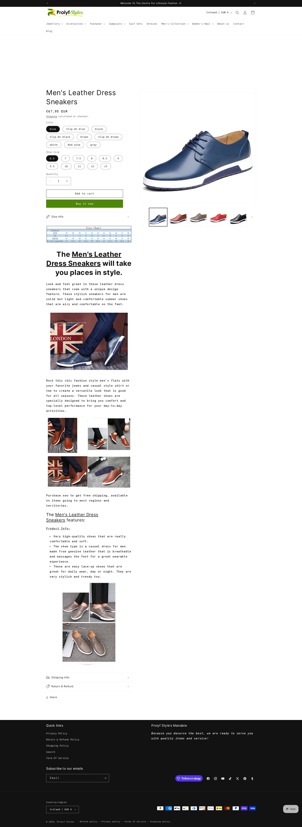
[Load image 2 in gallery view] (178, 217)
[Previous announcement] (47, 3)
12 (92, 166)
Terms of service (135, 822)
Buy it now (84, 203)
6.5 (52, 158)
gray (93, 144)
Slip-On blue (75, 129)
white (54, 144)
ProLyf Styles (65, 822)
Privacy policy (111, 822)
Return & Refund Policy (62, 739)
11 (79, 166)
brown (84, 137)
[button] (54, 23)
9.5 (52, 166)
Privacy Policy (56, 733)
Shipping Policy (57, 745)
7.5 (78, 158)
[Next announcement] (254, 3)
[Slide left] (144, 217)
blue (53, 129)
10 (66, 166)
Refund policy (88, 822)
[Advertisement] (151, 61)
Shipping (51, 116)
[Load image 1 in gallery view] (158, 217)
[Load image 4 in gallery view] (218, 217)
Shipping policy (160, 822)
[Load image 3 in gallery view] (198, 217)
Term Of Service (57, 758)
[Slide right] (252, 217)
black (99, 129)
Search (50, 752)
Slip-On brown (108, 137)
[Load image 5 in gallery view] (238, 217)
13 (105, 166)
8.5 (105, 158)
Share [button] (53, 697)
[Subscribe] (105, 778)
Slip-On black (60, 137)
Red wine (74, 144)
